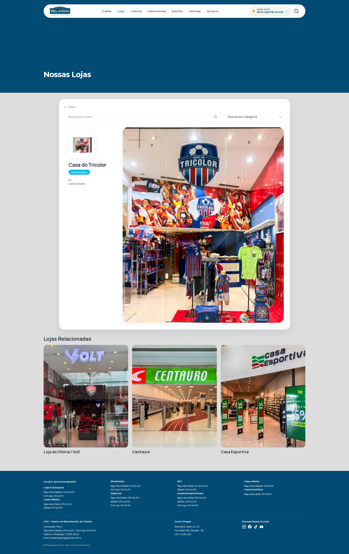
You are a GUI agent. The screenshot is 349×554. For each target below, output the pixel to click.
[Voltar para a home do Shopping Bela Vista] (60, 11)
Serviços (212, 11)
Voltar (71, 107)
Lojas (121, 11)
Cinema (136, 11)
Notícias (195, 11)
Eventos (177, 11)
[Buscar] (296, 11)
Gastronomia (157, 11)
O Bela (106, 11)
